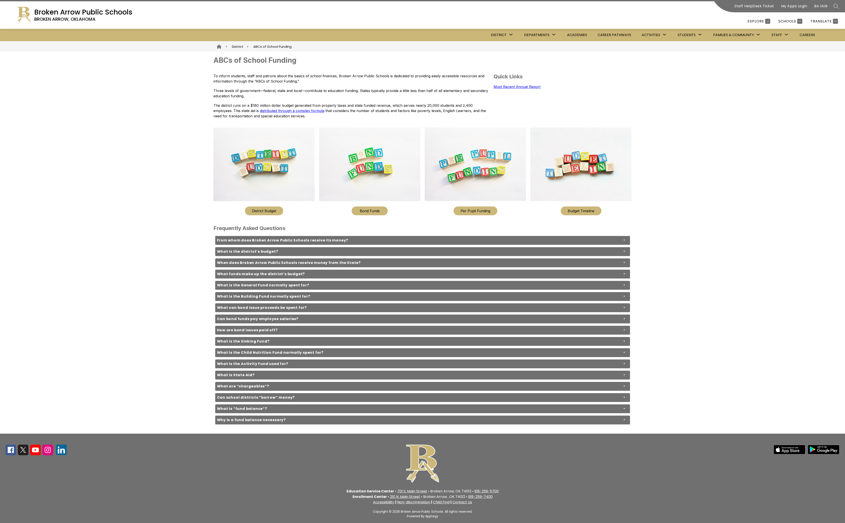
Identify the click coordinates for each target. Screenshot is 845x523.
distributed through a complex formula (292, 111)
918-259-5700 (486, 491)
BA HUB (820, 6)
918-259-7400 (480, 496)
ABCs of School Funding (272, 46)
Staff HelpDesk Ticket (754, 6)
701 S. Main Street (412, 491)
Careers (807, 34)
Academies (577, 34)
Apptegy (431, 516)
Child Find (441, 502)
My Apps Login (794, 6)
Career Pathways (614, 34)
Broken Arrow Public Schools (219, 46)
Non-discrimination (413, 502)
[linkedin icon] (61, 453)
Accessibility (383, 502)
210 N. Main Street (405, 496)
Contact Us (462, 502)
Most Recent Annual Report (517, 87)
